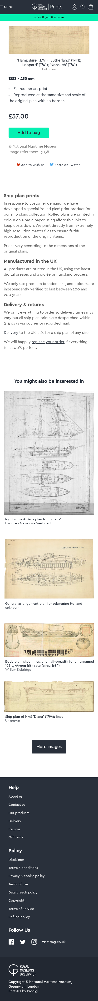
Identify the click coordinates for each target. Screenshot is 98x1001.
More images (49, 746)
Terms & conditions (23, 868)
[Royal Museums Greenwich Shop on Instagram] (34, 943)
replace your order (48, 342)
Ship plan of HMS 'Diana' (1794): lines (34, 716)
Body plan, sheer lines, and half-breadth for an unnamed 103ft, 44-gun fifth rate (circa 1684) (49, 663)
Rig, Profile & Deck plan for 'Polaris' (33, 519)
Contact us (17, 804)
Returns (14, 829)
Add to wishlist (32, 165)
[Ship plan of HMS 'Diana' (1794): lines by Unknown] (49, 711)
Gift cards (16, 837)
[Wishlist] (82, 6)
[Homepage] (48, 7)
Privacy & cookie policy (27, 876)
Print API (15, 991)
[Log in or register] (74, 6)
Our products (19, 813)
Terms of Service (21, 909)
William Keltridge (18, 670)
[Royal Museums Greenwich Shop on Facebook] (11, 943)
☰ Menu (6, 7)
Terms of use (18, 884)
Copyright (16, 900)
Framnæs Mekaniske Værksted (28, 523)
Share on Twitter (67, 165)
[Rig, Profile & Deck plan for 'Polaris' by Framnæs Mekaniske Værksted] (49, 514)
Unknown (49, 69)
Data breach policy (23, 892)
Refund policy (19, 917)
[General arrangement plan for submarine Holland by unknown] (49, 598)
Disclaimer (16, 860)
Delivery (11, 333)
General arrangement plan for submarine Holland (43, 603)
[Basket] (90, 6)
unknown (12, 608)
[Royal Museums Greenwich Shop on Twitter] (23, 943)
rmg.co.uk (57, 942)
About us (15, 796)
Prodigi (32, 991)
